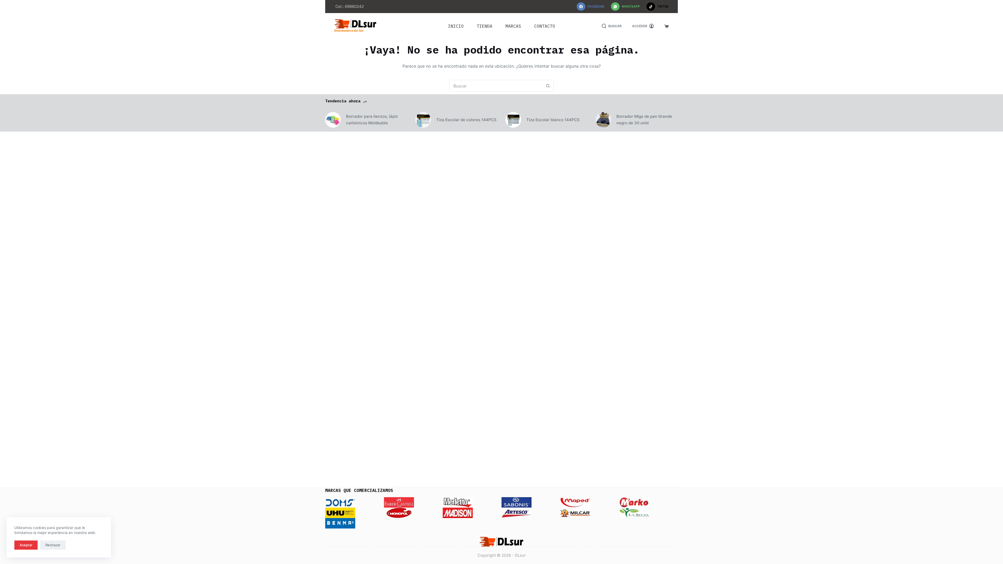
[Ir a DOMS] (340, 502)
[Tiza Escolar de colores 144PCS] (423, 120)
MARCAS (513, 26)
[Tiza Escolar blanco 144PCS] (513, 120)
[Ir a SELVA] (634, 512)
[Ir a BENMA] (340, 523)
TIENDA (484, 26)
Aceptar (26, 545)
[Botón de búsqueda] (547, 85)
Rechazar (52, 545)
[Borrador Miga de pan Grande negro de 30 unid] (603, 120)
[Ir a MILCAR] (575, 512)
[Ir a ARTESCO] (516, 512)
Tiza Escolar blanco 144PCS (553, 119)
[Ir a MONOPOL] (399, 512)
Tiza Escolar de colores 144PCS (466, 119)
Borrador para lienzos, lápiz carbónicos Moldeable (372, 119)
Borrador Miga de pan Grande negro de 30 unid (644, 119)
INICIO (456, 26)
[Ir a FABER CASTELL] (399, 502)
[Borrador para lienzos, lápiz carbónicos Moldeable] (333, 120)
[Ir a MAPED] (575, 502)
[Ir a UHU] (340, 512)
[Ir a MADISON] (458, 512)
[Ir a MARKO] (634, 502)
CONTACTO (544, 26)
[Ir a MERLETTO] (458, 502)
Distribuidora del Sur (349, 30)
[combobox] (496, 86)
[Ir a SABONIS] (516, 502)
